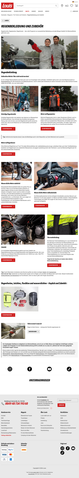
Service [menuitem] (47, 11)
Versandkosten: (31, 474)
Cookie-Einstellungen (66, 433)
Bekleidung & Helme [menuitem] (6, 11)
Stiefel (44, 272)
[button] (75, 1)
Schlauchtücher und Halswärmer (10, 275)
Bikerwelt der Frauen (26, 415)
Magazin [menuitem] (40, 11)
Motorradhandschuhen (17, 353)
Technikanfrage (5, 420)
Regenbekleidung (5, 81)
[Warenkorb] (76, 6)
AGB (61, 418)
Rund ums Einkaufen (46, 425)
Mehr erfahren (32, 331)
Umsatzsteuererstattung (47, 428)
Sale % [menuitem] (27, 11)
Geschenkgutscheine (6, 428)
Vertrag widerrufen (6, 435)
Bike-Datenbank (5, 423)
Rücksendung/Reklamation (8, 433)
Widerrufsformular (65, 425)
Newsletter (4, 425)
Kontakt (3, 415)
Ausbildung (44, 420)
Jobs (42, 423)
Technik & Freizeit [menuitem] (18, 11)
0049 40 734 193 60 (16, 403)
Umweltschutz (64, 430)
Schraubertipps (25, 423)
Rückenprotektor (52, 353)
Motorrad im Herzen (26, 425)
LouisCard (4, 430)
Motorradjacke (40, 353)
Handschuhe (52, 272)
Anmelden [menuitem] (75, 11)
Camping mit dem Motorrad (28, 435)
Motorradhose (15, 355)
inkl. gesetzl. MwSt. (35, 472)
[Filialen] (62, 6)
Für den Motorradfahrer (27, 433)
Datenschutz (63, 420)
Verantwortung (45, 430)
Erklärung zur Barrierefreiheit (68, 428)
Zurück (7, 20)
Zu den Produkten (7, 128)
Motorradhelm (6, 353)
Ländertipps (24, 420)
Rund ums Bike (25, 430)
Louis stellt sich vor (46, 415)
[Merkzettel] (71, 6)
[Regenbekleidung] (19, 98)
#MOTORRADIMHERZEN (39, 380)
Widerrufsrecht (64, 423)
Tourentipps (24, 418)
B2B (2, 418)
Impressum (63, 415)
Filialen (43, 418)
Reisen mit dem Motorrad (28, 428)
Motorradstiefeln (26, 355)
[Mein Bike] (66, 6)
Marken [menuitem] (34, 11)
